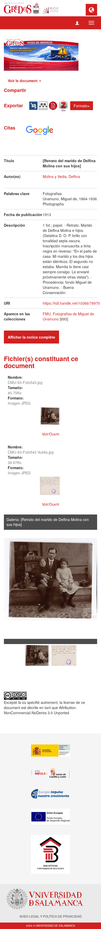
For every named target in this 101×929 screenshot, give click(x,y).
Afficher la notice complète (31, 337)
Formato (81, 105)
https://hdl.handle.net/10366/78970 (71, 303)
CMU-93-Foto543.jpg (25, 382)
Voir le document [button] (23, 80)
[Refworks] (54, 105)
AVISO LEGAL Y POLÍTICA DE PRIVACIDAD (50, 916)
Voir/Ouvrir (50, 434)
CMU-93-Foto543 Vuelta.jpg (31, 452)
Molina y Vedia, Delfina (61, 176)
